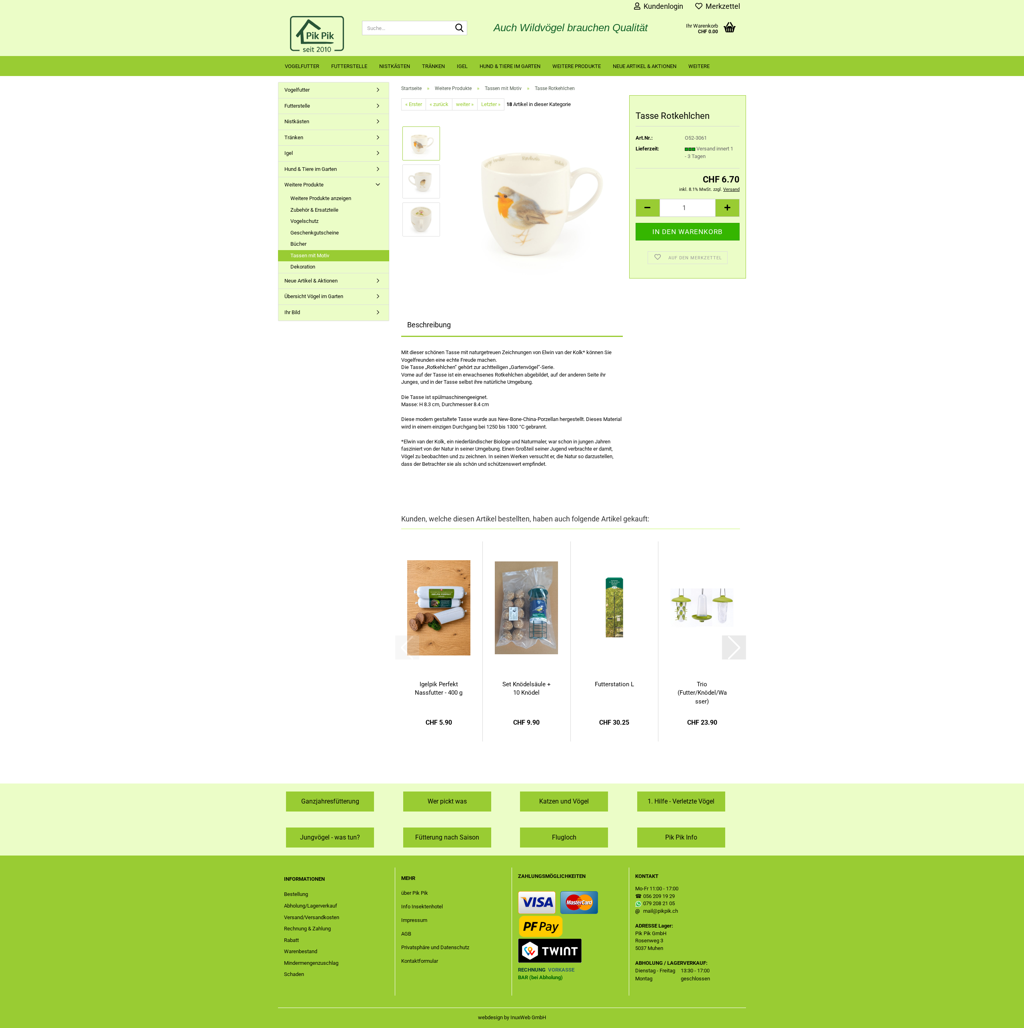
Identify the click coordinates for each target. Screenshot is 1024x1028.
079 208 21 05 (659, 903)
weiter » (465, 104)
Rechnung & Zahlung (307, 929)
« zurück (439, 104)
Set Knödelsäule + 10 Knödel (526, 688)
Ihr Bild (292, 312)
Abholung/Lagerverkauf (310, 906)
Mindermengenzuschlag (311, 963)
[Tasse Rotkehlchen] (535, 200)
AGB (406, 934)
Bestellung (296, 894)
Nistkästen (394, 66)
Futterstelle (349, 66)
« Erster (413, 104)
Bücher (298, 244)
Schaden (294, 974)
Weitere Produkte (576, 66)
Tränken (433, 66)
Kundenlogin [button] (661, 6)
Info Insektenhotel (422, 907)
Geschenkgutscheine (314, 233)
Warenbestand (300, 951)
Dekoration (302, 267)
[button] (648, 208)
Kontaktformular (419, 961)
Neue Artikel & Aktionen (644, 66)
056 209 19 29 (659, 896)
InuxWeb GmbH (528, 1017)
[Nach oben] (1002, 1016)
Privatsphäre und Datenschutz (435, 947)
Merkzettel (721, 6)
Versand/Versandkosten (311, 917)
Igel (462, 66)
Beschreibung (429, 325)
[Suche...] (459, 28)
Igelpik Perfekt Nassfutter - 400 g (438, 688)
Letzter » (490, 104)
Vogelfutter (302, 66)
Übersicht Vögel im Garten (313, 296)
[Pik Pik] (317, 34)
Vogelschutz (304, 221)
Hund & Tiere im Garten (510, 66)
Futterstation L (614, 684)
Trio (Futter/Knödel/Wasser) (702, 693)
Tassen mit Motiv (309, 255)
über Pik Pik (414, 893)
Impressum (414, 920)
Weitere (699, 66)
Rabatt (291, 940)
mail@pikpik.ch (660, 911)
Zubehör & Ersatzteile (314, 210)
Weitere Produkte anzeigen (320, 198)
